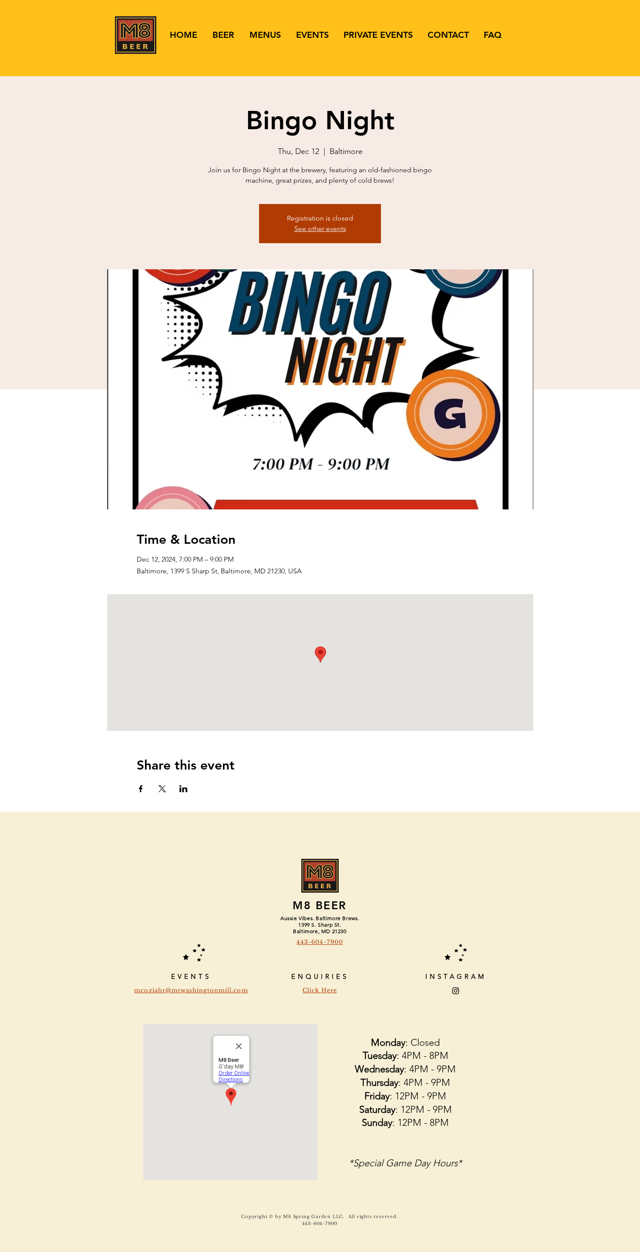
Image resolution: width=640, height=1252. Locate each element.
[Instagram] (455, 990)
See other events (320, 228)
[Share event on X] (162, 788)
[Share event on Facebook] (141, 788)
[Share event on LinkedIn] (183, 788)
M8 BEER (320, 905)
